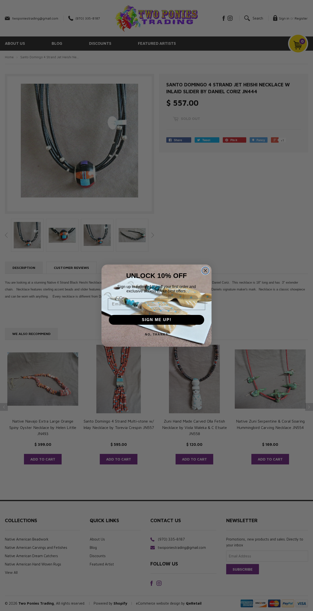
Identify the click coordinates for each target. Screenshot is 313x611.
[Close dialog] (205, 270)
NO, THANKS (156, 334)
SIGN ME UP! (156, 320)
